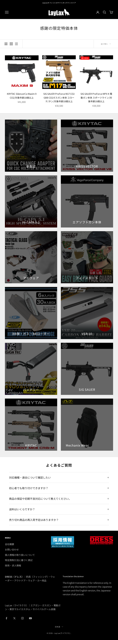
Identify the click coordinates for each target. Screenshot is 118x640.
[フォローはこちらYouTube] (30, 618)
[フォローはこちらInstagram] (22, 618)
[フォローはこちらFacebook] (6, 618)
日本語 (57, 626)
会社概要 (9, 544)
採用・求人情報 (13, 565)
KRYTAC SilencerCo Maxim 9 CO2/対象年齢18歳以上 (21, 95)
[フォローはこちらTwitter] (14, 618)
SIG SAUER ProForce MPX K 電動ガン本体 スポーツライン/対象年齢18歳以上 (96, 97)
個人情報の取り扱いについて (20, 554)
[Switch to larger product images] (6, 44)
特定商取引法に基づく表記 (19, 560)
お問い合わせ (12, 549)
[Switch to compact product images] (16, 44)
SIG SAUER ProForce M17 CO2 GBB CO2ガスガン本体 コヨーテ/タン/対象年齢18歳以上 (59, 97)
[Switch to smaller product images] (11, 44)
